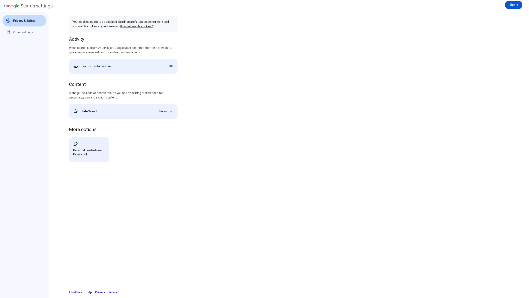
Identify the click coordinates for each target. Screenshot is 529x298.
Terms (112, 292)
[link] (123, 66)
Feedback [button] (75, 292)
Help (89, 292)
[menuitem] (24, 20)
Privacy (100, 292)
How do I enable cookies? (136, 26)
